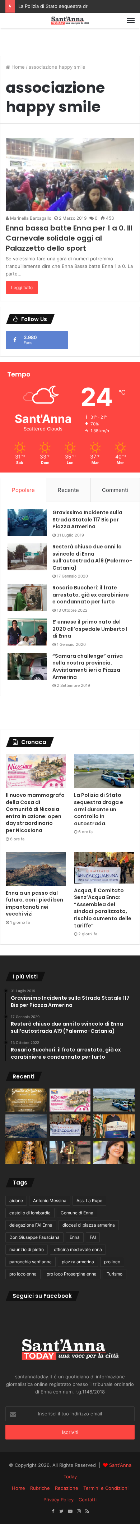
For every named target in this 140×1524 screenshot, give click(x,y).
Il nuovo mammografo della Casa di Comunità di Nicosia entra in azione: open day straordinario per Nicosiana (35, 812)
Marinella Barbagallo (30, 218)
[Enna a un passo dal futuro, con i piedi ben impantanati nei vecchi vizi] (36, 869)
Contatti (88, 1499)
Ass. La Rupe (89, 1200)
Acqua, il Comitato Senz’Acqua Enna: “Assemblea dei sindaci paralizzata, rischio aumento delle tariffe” (102, 908)
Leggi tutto (22, 287)
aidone (16, 1200)
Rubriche (40, 1488)
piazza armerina (78, 1261)
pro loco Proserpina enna (72, 1274)
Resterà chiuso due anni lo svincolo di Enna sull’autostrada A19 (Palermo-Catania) (92, 557)
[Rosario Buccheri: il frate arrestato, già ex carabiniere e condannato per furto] (27, 597)
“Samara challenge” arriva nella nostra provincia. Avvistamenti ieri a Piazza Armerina (87, 666)
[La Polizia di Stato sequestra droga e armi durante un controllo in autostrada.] (104, 771)
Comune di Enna (77, 1212)
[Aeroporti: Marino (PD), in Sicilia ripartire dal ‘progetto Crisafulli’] (114, 1152)
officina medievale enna (78, 1249)
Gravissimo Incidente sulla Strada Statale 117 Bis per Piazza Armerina (87, 519)
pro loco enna (23, 1274)
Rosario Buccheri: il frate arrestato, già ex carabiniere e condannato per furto (90, 594)
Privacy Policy (58, 1499)
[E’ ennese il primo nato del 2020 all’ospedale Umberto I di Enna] (27, 632)
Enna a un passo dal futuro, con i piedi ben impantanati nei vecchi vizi (34, 903)
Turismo (114, 1274)
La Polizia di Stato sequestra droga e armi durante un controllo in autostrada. (98, 809)
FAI (93, 1237)
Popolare (23, 490)
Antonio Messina (49, 1200)
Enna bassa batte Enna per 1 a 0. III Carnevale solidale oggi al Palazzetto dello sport (69, 238)
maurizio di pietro (26, 1249)
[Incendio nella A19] (70, 1152)
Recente (68, 490)
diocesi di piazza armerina (88, 1225)
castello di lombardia (30, 1212)
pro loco (112, 1261)
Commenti (115, 490)
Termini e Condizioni (106, 1488)
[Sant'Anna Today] (70, 21)
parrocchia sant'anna (30, 1261)
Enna (75, 1237)
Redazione (66, 1488)
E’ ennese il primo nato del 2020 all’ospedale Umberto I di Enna (89, 628)
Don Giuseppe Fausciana (34, 1237)
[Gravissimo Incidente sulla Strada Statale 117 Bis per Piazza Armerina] (27, 522)
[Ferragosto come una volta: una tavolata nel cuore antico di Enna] (26, 1152)
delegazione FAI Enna (30, 1225)
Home (17, 67)
